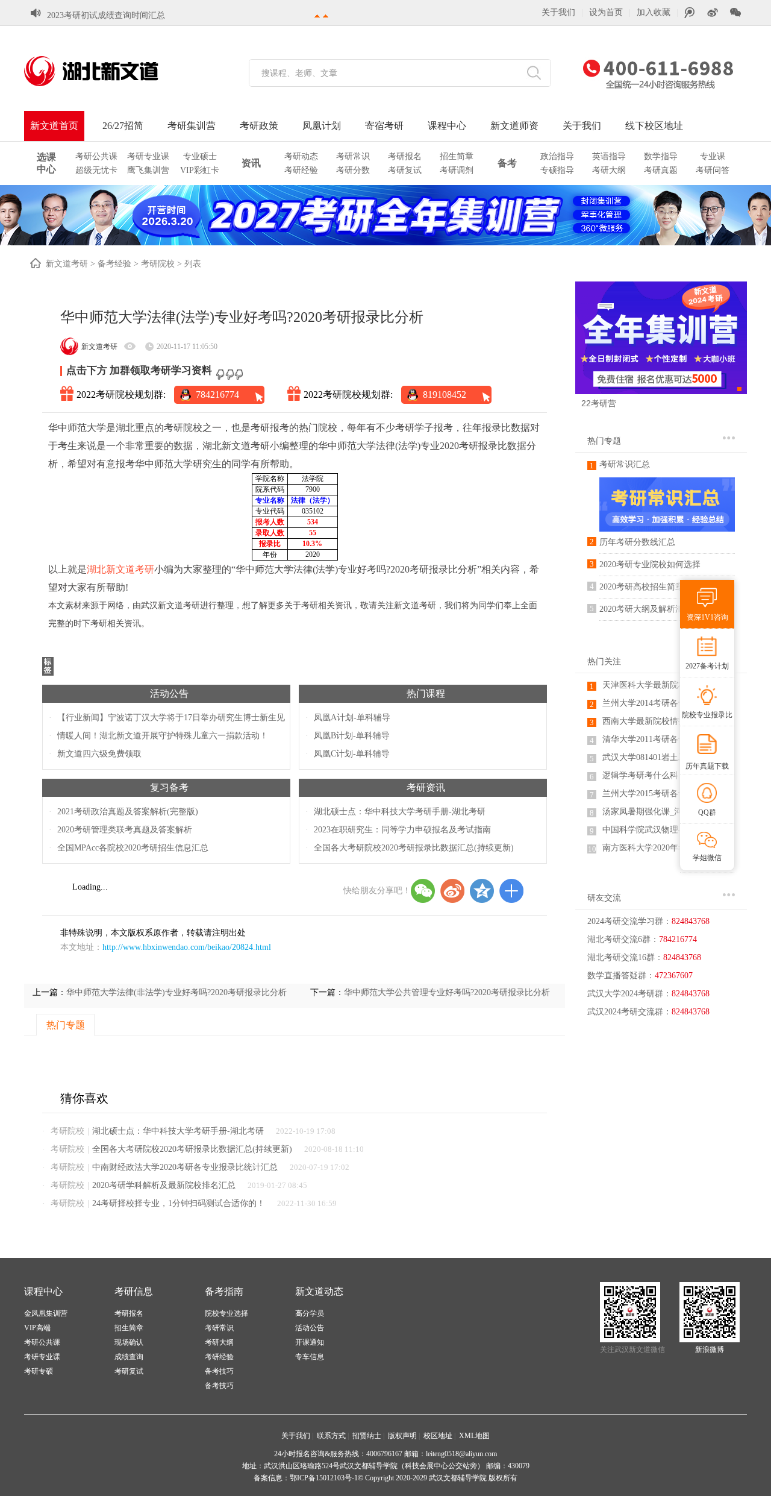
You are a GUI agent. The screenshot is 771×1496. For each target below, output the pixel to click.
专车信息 (309, 1357)
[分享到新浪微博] (452, 891)
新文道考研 (67, 263)
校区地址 (437, 1436)
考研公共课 (96, 156)
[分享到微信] (423, 891)
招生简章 (456, 156)
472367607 (674, 975)
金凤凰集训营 (45, 1313)
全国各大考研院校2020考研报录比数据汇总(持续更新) (414, 847)
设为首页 (606, 12)
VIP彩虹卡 (199, 170)
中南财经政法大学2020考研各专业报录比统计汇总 (185, 1167)
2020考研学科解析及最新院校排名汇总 (164, 1185)
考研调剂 (456, 170)
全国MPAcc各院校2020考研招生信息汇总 (132, 847)
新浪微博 (709, 1349)
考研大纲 (609, 170)
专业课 (712, 156)
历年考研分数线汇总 (637, 542)
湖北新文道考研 (120, 569)
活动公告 (169, 693)
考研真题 (661, 170)
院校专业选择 (226, 1313)
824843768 (682, 957)
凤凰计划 (321, 126)
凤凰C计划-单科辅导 (352, 753)
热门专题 (604, 440)
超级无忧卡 (96, 170)
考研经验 (301, 170)
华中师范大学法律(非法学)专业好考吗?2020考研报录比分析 (176, 992)
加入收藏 (653, 12)
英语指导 (609, 156)
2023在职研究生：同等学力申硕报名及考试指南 (402, 829)
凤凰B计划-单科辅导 (352, 735)
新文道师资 (514, 126)
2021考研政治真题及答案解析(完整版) (127, 811)
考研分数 (353, 170)
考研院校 (158, 263)
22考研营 (598, 403)
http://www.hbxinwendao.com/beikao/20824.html (186, 947)
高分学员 (309, 1313)
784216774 (217, 394)
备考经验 (114, 263)
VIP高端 (37, 1328)
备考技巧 (219, 1371)
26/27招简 (122, 126)
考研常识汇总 (624, 464)
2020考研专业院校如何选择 (650, 564)
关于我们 (558, 12)
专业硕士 (200, 156)
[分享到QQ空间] (482, 891)
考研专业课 (148, 156)
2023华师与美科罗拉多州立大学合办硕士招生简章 (140, 15)
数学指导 (661, 156)
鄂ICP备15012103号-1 (324, 1478)
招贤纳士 (366, 1436)
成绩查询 (128, 1357)
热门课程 (426, 693)
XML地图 (474, 1436)
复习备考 (169, 787)
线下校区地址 (654, 126)
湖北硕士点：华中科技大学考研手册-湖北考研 (399, 811)
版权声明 (402, 1436)
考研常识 (353, 156)
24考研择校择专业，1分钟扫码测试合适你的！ (178, 1203)
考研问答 (712, 170)
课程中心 (447, 126)
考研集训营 (191, 126)
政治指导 (557, 156)
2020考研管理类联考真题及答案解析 (124, 829)
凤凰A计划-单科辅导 (352, 717)
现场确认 (128, 1342)
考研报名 (405, 156)
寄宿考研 (384, 126)
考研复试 (405, 170)
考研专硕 (38, 1371)
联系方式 (331, 1436)
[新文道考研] (105, 71)
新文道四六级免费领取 (99, 753)
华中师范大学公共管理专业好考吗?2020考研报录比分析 (447, 992)
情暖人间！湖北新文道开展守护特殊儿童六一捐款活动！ (162, 735)
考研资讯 (426, 787)
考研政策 (259, 126)
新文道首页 (54, 126)
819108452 (444, 394)
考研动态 (301, 156)
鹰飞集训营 (148, 170)
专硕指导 (557, 170)
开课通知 (309, 1342)
